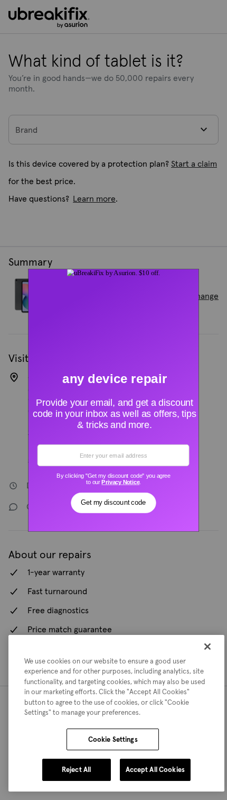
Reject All (76, 769)
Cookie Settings (113, 739)
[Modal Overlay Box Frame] (114, 400)
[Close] (207, 646)
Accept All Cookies (155, 769)
